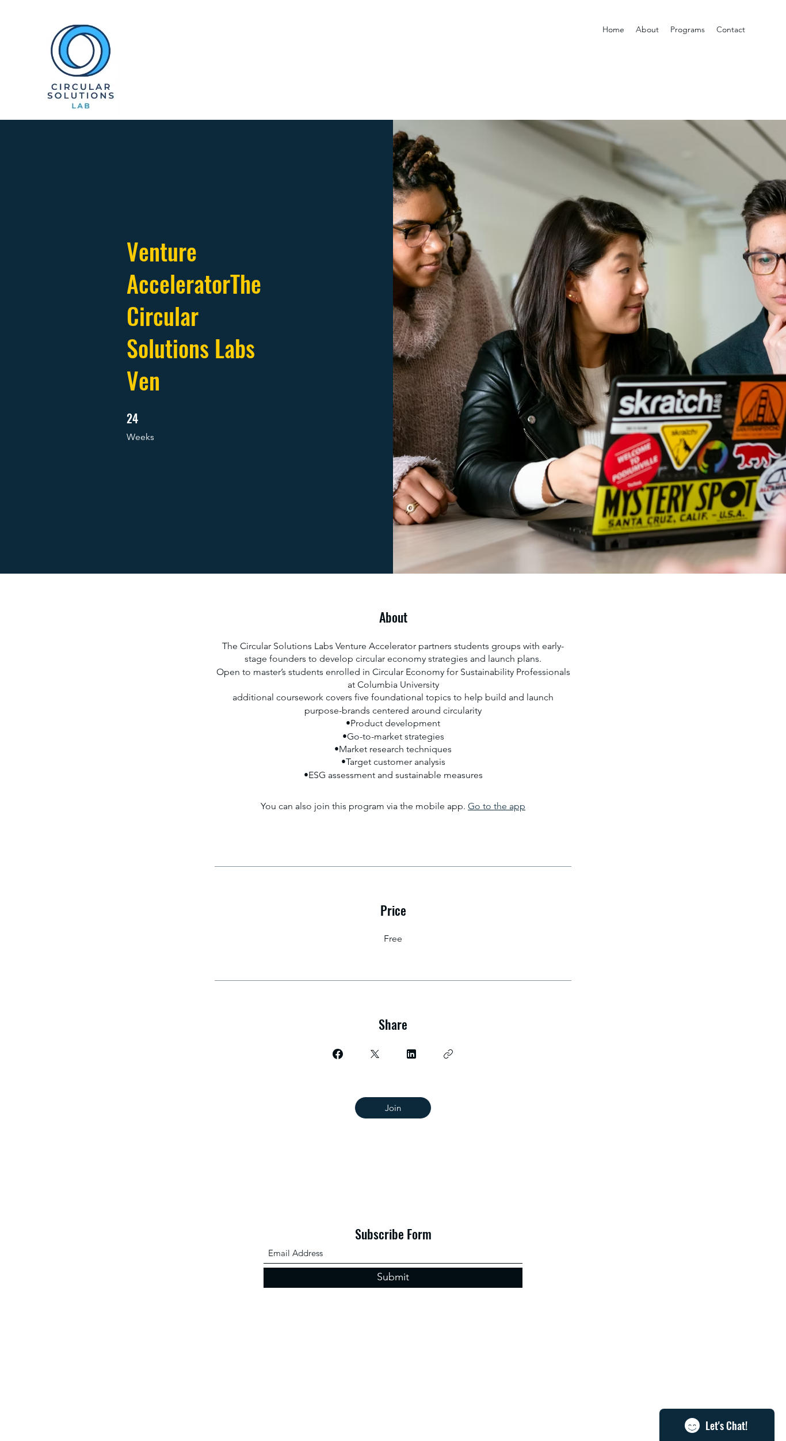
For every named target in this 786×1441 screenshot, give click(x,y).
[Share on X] (374, 1054)
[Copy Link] (448, 1054)
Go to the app (496, 806)
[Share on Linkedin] (411, 1054)
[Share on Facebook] (338, 1054)
